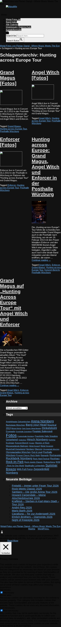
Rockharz (55, 458)
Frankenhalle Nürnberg (25, 436)
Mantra (31, 528)
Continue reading (41, 260)
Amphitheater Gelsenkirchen (18, 422)
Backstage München (15, 425)
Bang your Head (36, 424)
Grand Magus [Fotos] (8, 78)
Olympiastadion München (18, 452)
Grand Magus (14, 126)
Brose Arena (16, 428)
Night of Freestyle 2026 (25, 520)
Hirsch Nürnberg (37, 439)
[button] (7, 33)
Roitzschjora (49, 462)
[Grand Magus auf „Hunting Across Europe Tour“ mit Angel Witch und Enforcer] (11, 345)
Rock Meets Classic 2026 (27, 488)
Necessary (9, 592)
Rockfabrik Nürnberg (19, 458)
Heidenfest (22, 440)
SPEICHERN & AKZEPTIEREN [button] (15, 625)
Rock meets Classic (33, 462)
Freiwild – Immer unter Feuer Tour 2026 (35, 485)
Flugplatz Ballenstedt (42, 431)
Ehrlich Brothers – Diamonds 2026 (32, 516)
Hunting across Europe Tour (13, 128)
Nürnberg (30, 449)
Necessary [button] (5, 589)
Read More (12, 540)
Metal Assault (34, 446)
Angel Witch (45, 118)
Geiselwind (12, 439)
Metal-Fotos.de (13, 19)
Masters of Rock (42, 443)
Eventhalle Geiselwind (24, 431)
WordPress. (43, 528)
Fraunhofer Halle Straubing (46, 436)
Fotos (11, 435)
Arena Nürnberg (42, 421)
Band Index (11, 22)
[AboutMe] (11, 6)
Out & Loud (36, 452)
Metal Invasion (47, 446)
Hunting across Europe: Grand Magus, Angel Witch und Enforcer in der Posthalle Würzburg (45, 167)
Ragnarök (45, 455)
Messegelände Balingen (17, 446)
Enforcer (12, 185)
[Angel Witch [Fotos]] (43, 98)
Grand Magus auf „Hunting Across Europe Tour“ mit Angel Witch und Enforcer (14, 302)
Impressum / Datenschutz (18, 27)
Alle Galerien (12, 24)
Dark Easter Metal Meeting (31, 428)
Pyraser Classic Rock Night (28, 455)
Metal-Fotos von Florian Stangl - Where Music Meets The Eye (30, 45)
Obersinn (38, 449)
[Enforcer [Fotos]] (11, 165)
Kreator (31, 443)
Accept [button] (3, 540)
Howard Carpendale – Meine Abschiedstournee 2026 (29, 497)
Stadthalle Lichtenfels (35, 466)
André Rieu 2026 (22, 507)
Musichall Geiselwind (15, 449)
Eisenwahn (10, 431)
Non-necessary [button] (7, 607)
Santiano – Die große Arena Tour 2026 (34, 491)
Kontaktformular (13, 29)
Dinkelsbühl (49, 428)
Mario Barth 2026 (22, 510)
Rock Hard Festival (41, 459)
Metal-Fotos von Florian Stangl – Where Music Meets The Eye (30, 526)
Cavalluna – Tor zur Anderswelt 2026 (33, 513)
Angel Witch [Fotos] (45, 75)
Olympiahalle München (51, 449)
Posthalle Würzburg (9, 131)
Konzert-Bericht (52, 270)
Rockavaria (55, 455)
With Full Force (25, 469)
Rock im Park (15, 461)
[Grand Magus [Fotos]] (11, 104)
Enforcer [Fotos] (10, 142)
